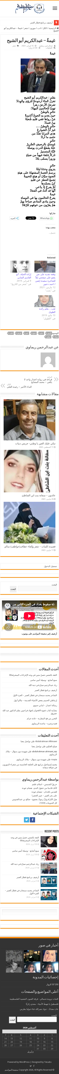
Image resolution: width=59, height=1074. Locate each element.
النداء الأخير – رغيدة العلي (19, 385)
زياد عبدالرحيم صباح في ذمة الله (43, 685)
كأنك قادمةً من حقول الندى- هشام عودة (39, 788)
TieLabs (47, 1062)
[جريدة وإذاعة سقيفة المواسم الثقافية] (29, 8)
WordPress (24, 1062)
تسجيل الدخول (50, 566)
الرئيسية (53, 28)
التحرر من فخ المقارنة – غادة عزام (42, 718)
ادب (39, 28)
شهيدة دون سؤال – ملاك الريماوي (31, 759)
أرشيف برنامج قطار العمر (41, 22)
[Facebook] (32, 819)
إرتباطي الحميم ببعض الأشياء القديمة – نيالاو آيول (35, 700)
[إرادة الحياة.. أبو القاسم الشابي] (20, 267)
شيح (34, 333)
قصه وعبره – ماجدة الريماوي (44, 723)
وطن (48, 337)
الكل (45, 28)
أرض (49, 333)
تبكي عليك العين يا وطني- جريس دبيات (35, 443)
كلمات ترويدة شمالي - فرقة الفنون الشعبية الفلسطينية (34, 999)
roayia (54, 759)
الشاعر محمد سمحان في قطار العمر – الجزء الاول (35, 695)
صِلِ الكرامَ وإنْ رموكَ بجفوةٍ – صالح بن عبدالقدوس (34, 799)
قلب (11, 333)
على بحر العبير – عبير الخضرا (44, 795)
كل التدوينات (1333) (48, 803)
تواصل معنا (25, 741)
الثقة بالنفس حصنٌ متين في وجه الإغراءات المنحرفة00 (33, 675)
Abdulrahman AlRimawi (46, 741)
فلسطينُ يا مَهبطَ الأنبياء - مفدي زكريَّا (42, 1004)
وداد (56, 337)
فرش (19, 333)
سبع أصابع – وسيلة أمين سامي (43, 680)
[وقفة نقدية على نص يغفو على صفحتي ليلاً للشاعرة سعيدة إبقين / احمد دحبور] (44, 267)
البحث (54, 584)
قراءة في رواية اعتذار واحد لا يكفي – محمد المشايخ (38, 379)
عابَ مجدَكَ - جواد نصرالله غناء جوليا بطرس (39, 1009)
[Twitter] (26, 819)
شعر (26, 28)
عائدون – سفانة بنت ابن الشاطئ (38, 495)
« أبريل (30, 1051)
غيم (26, 333)
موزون (33, 28)
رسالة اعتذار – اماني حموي (45, 705)
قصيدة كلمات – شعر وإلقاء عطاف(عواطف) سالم (29, 546)
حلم (41, 333)
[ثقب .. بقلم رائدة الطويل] (44, 301)
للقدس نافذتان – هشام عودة (44, 792)
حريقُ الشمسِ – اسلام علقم (44, 784)
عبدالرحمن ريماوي (46, 46)
